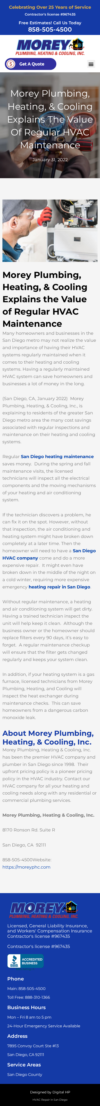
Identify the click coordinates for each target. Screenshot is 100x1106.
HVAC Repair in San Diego (50, 1099)
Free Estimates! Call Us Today (50, 22)
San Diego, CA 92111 (25, 1054)
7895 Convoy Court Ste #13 (33, 1046)
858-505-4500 (50, 29)
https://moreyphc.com (26, 867)
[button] (91, 64)
